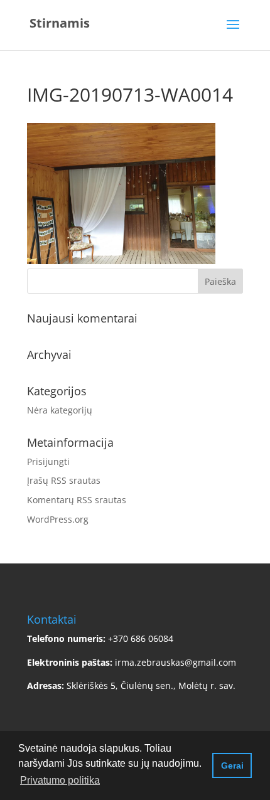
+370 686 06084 (140, 638)
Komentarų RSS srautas (76, 500)
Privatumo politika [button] (60, 780)
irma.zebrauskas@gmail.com (175, 662)
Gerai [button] (232, 765)
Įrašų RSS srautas (63, 480)
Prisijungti (48, 461)
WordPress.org (58, 519)
